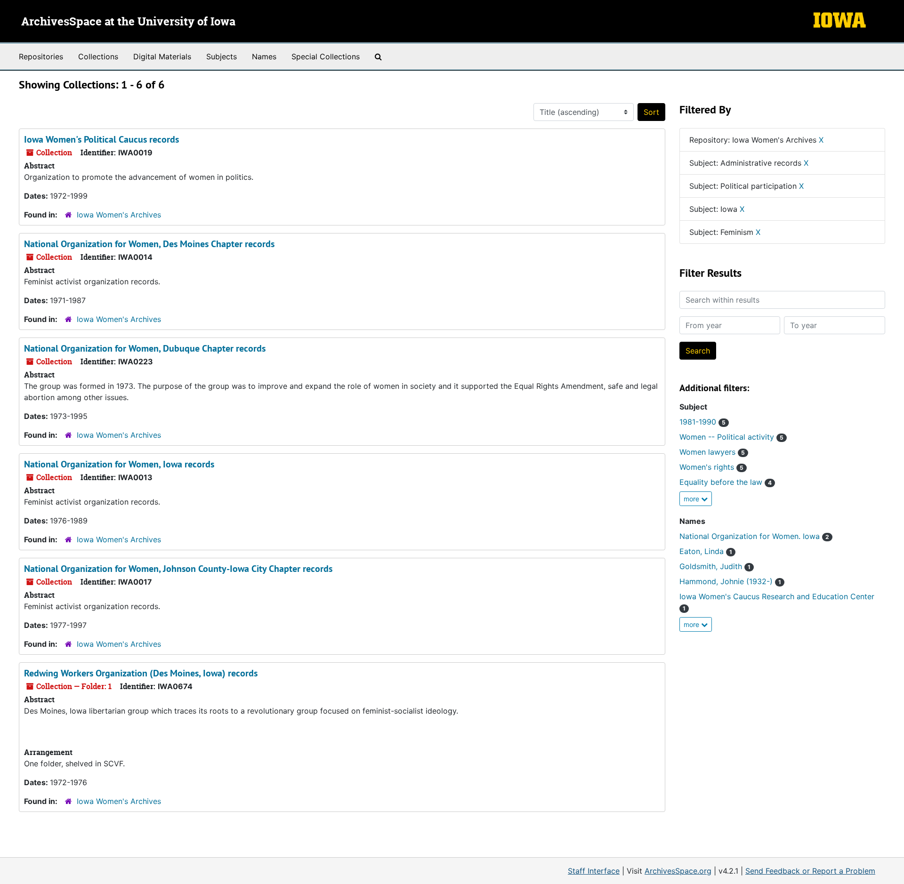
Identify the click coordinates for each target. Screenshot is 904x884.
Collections (98, 56)
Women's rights (711, 467)
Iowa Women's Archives (119, 214)
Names (264, 56)
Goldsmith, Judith (715, 566)
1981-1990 (702, 421)
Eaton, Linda (705, 551)
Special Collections (325, 56)
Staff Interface (594, 871)
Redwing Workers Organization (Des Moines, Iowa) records (141, 673)
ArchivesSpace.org (678, 871)
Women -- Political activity (731, 437)
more (692, 499)
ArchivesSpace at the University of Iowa (128, 22)
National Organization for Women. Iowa (754, 536)
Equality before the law (725, 482)
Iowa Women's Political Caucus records (101, 139)
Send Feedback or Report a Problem (810, 871)
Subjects (221, 56)
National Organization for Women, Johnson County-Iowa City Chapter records (178, 569)
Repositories (41, 56)
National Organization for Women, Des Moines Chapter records (149, 244)
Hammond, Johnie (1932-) (730, 581)
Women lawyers (712, 452)
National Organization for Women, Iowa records (119, 464)
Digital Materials (162, 56)
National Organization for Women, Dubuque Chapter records (145, 348)
